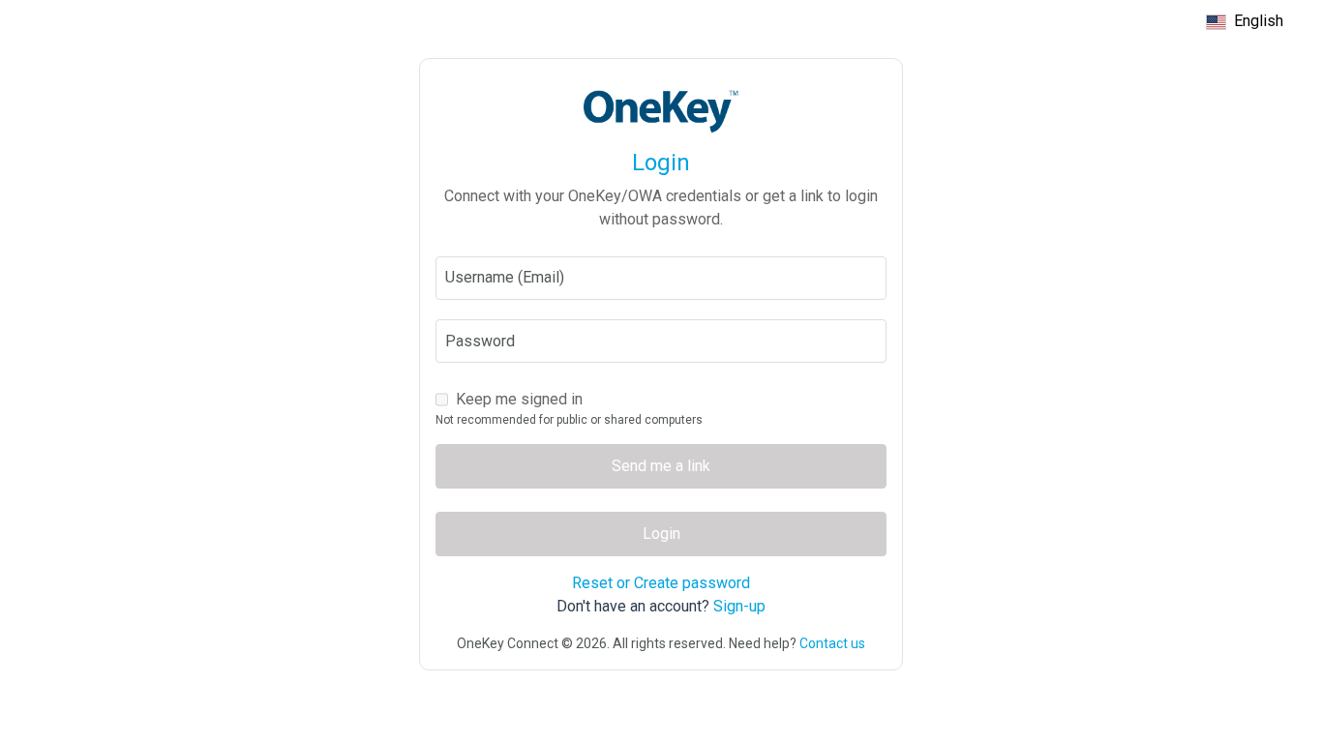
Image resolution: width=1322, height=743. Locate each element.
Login (661, 533)
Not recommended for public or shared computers (569, 420)
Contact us (832, 643)
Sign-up (739, 606)
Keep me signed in (519, 399)
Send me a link (661, 466)
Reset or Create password (661, 583)
